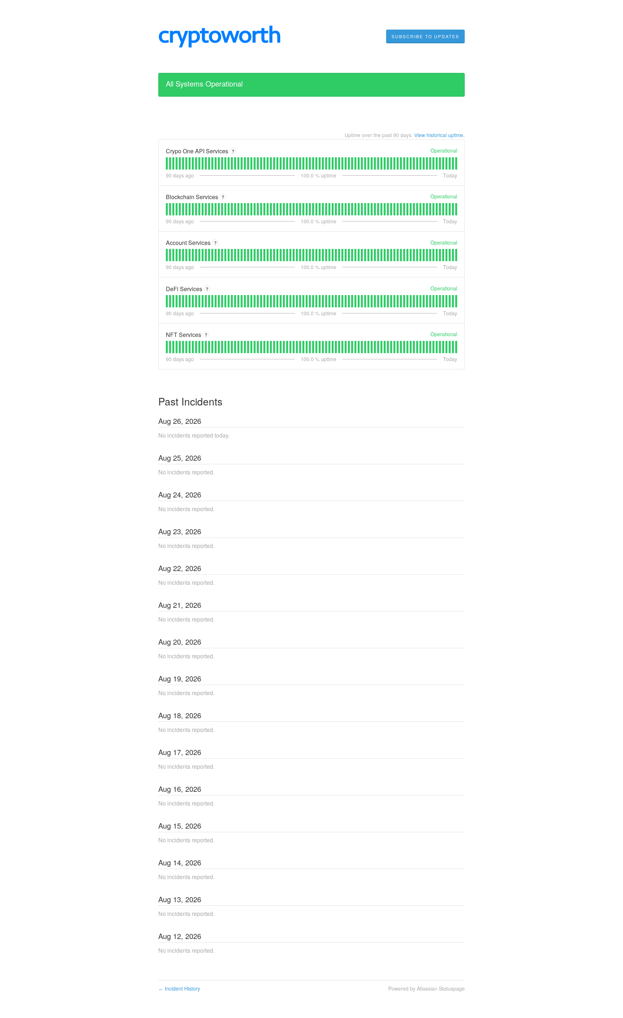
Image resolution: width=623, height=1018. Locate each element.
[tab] (167, 163)
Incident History (179, 988)
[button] (425, 36)
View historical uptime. (439, 135)
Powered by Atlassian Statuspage (426, 988)
